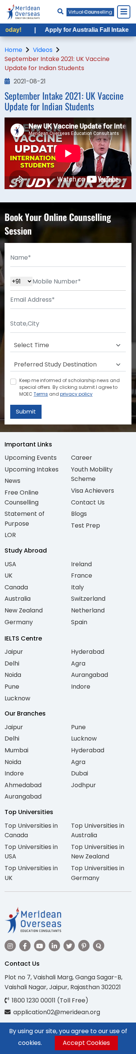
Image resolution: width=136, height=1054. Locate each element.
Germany (19, 622)
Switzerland (88, 598)
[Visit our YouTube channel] (39, 945)
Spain (79, 622)
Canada (16, 587)
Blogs (79, 513)
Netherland (88, 610)
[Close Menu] (123, 11)
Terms (41, 394)
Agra (78, 663)
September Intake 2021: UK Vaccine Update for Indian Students (57, 63)
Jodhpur (83, 785)
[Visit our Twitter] (69, 945)
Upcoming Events (31, 457)
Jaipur (14, 651)
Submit (26, 411)
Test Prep (85, 525)
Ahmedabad (23, 785)
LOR (10, 535)
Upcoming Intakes (32, 469)
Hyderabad (87, 651)
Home (13, 49)
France (81, 575)
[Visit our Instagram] (10, 945)
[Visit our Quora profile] (98, 945)
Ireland (81, 564)
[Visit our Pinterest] (84, 945)
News (12, 480)
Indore (80, 686)
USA (10, 564)
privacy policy (76, 394)
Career (81, 457)
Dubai (79, 773)
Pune (12, 686)
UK (8, 575)
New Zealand (24, 610)
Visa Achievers (92, 490)
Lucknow (17, 698)
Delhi (12, 663)
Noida (13, 674)
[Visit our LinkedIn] (54, 945)
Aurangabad (89, 674)
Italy (77, 587)
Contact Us (88, 502)
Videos (43, 49)
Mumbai (16, 750)
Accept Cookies (86, 1042)
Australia (18, 598)
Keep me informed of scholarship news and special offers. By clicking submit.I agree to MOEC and (69, 387)
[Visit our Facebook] (25, 945)
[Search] (60, 11)
